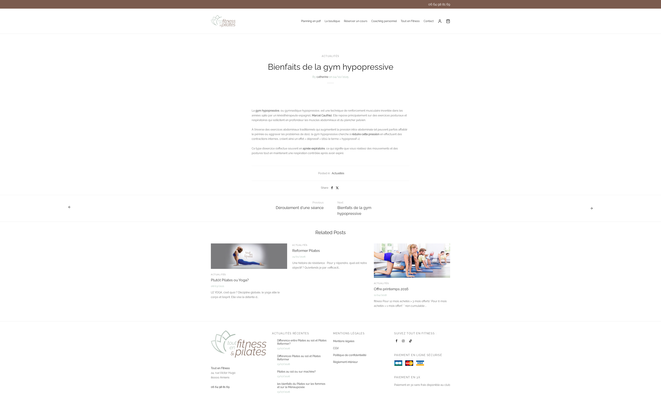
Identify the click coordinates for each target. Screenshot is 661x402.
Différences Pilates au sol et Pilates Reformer (299, 357)
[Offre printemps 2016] (412, 260)
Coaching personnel (384, 21)
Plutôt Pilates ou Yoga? (230, 280)
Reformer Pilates (306, 250)
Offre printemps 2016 (391, 289)
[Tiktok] (410, 341)
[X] (337, 188)
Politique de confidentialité (349, 355)
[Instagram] (403, 341)
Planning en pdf (311, 21)
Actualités (330, 56)
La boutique (332, 21)
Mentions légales (343, 341)
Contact (429, 21)
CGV (336, 348)
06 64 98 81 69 (439, 4)
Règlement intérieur (345, 362)
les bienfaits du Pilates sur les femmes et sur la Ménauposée (301, 385)
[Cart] (448, 21)
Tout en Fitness (410, 21)
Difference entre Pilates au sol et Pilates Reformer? (302, 342)
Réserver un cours (355, 21)
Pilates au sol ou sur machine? (296, 371)
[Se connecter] (440, 21)
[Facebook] (332, 188)
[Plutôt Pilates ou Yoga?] (249, 256)
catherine (322, 77)
